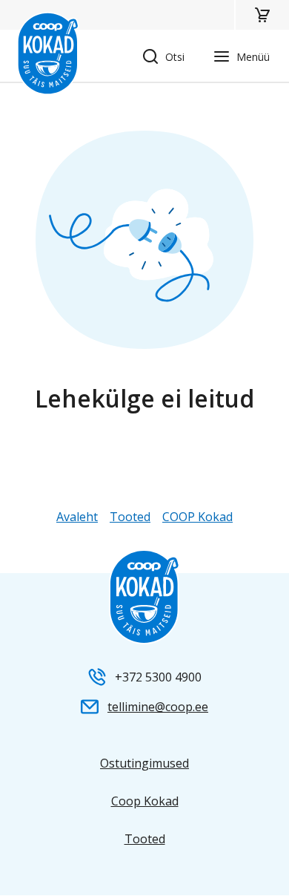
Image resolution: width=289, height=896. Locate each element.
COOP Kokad (197, 517)
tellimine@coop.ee (157, 707)
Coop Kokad (145, 801)
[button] (261, 15)
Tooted (130, 517)
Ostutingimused (144, 763)
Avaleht (77, 517)
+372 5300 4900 (158, 677)
